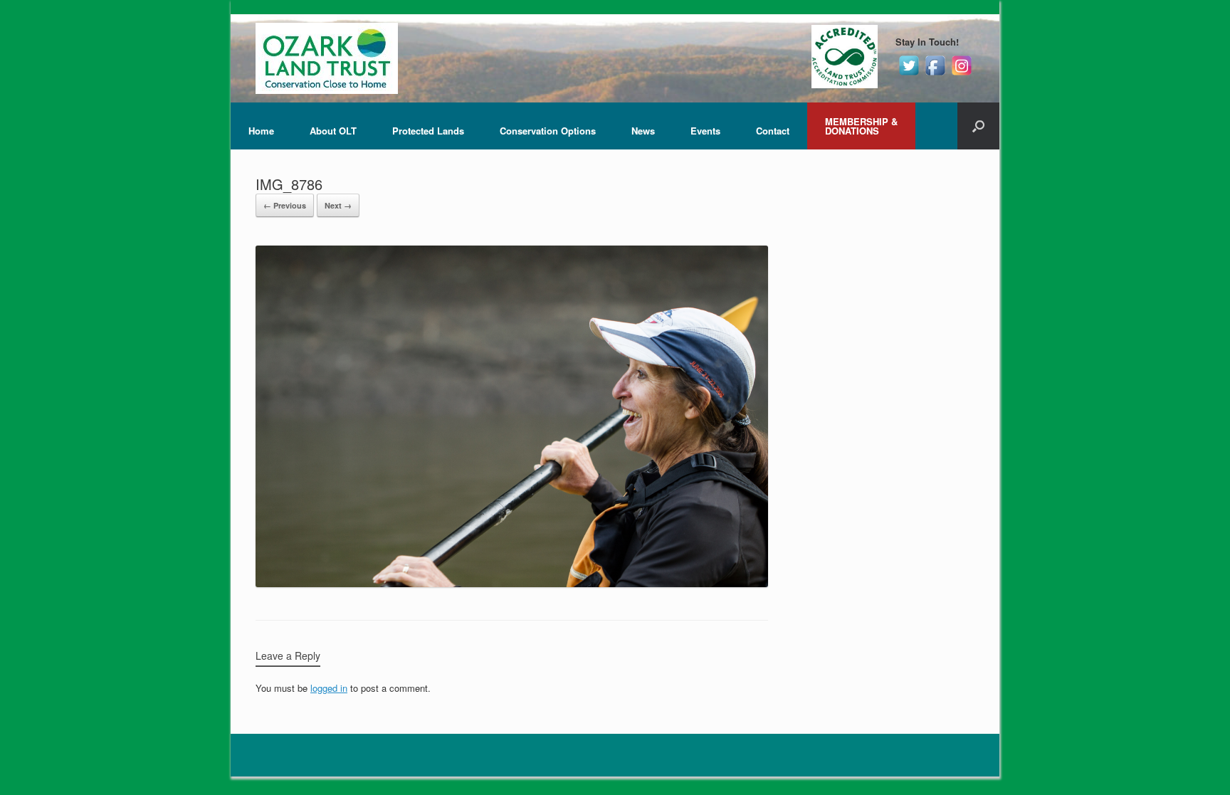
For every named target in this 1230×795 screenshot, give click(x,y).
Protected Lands (428, 130)
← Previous (284, 205)
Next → (338, 205)
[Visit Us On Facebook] (935, 74)
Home (261, 130)
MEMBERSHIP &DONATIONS (861, 126)
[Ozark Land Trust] (327, 58)
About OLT (333, 130)
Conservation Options (548, 130)
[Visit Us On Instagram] (961, 74)
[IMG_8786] (512, 583)
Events (705, 130)
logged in (328, 688)
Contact (772, 130)
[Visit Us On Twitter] (908, 74)
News (643, 130)
